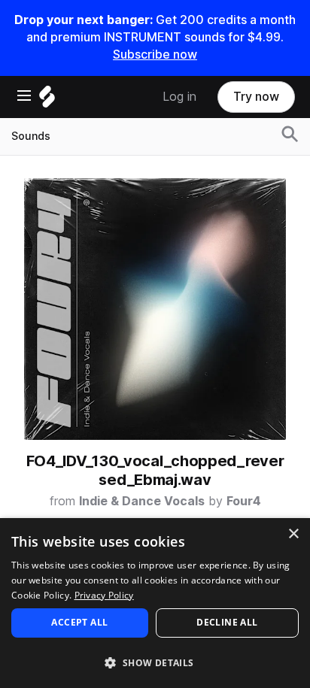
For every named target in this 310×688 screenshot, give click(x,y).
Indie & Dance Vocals (142, 501)
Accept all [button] (79, 622)
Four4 (243, 501)
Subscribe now (155, 54)
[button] (155, 662)
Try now (256, 96)
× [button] (293, 534)
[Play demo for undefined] (155, 309)
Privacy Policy (104, 595)
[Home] (47, 100)
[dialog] (155, 603)
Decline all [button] (226, 622)
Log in (179, 96)
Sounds (30, 136)
